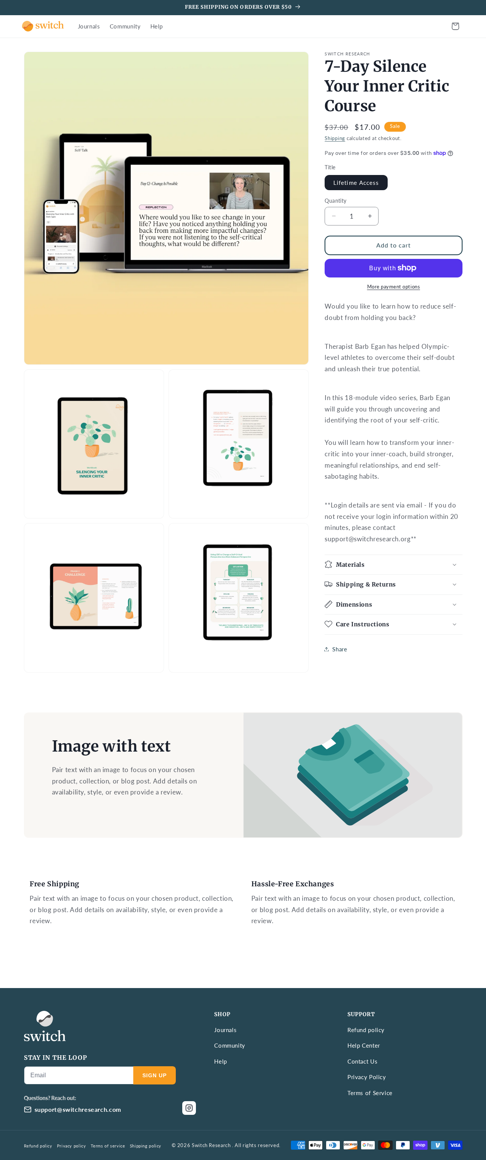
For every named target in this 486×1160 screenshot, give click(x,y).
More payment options (393, 287)
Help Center (363, 1045)
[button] (455, 26)
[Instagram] (189, 1108)
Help (220, 1061)
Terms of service (108, 1145)
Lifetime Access (356, 182)
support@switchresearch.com (78, 1109)
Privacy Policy (366, 1076)
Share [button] (339, 648)
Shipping (335, 138)
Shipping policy (145, 1145)
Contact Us (362, 1061)
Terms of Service (370, 1092)
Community (229, 1045)
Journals (225, 1029)
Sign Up (154, 1075)
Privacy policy (71, 1145)
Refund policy (366, 1029)
